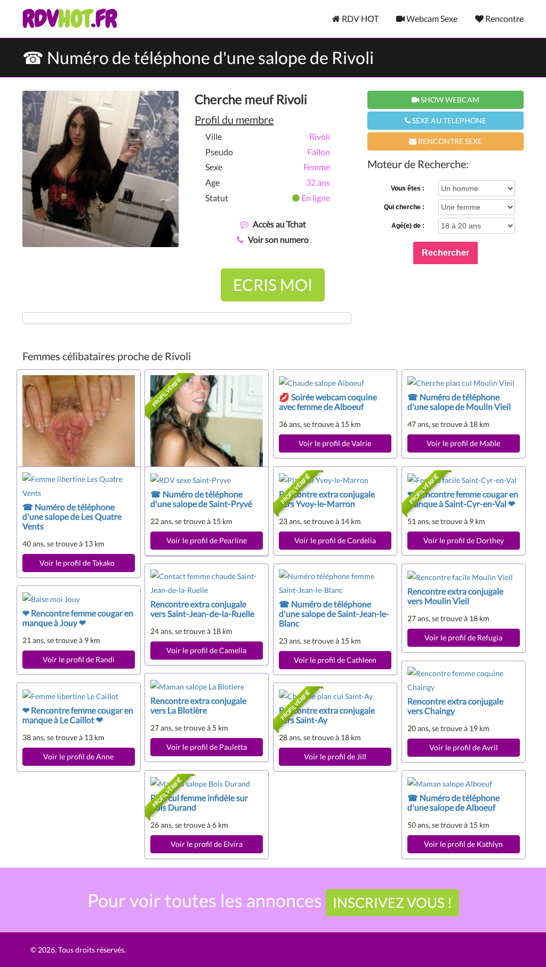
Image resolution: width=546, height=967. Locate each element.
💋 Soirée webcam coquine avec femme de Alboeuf (328, 401)
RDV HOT (359, 18)
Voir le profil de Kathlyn (463, 844)
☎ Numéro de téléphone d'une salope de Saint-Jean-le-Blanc (334, 613)
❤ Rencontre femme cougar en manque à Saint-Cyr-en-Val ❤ (462, 499)
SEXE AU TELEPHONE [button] (448, 120)
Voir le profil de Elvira (207, 844)
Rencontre (504, 18)
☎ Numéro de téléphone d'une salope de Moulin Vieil (459, 401)
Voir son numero (278, 239)
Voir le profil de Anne (78, 756)
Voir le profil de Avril (463, 747)
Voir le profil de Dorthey (463, 540)
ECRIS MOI (272, 284)
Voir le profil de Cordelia (335, 540)
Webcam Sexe (431, 18)
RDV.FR (69, 18)
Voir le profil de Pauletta (206, 746)
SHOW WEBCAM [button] (449, 99)
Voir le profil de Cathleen (335, 659)
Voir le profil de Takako (78, 562)
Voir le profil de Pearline (206, 540)
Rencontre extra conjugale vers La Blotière (198, 705)
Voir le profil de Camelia (206, 650)
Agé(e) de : (407, 225)
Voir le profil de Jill (335, 756)
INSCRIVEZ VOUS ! (392, 902)
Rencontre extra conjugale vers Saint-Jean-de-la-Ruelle (202, 609)
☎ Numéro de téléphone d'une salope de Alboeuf (453, 802)
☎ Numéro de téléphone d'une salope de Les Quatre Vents (72, 516)
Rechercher (445, 252)
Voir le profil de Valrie (335, 443)
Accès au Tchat (279, 224)
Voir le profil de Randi (79, 659)
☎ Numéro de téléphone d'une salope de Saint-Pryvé (201, 499)
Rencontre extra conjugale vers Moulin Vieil (455, 596)
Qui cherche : (404, 207)
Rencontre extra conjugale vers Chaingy (455, 706)
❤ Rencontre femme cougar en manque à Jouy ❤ (77, 618)
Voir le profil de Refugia (463, 637)
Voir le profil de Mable (463, 443)
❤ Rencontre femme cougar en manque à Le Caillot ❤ (77, 715)
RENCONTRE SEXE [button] (449, 141)
